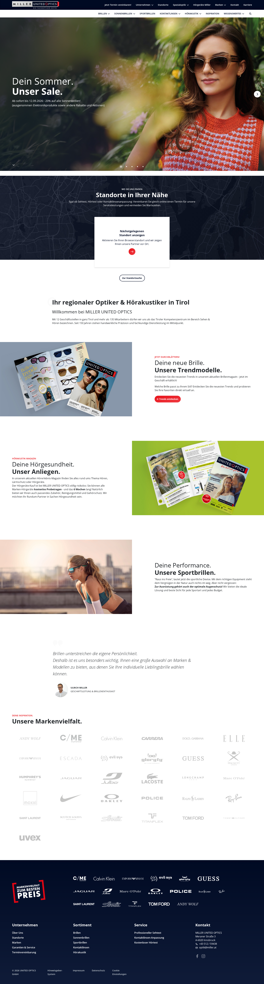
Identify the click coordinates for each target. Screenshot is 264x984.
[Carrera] (152, 738)
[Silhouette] (111, 818)
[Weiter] (257, 94)
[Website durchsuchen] (249, 13)
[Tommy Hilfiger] (234, 818)
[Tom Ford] (193, 818)
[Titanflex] (152, 818)
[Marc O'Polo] (234, 778)
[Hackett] (234, 758)
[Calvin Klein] (111, 738)
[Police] (152, 798)
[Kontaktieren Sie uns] (258, 966)
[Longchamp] (193, 778)
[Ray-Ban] (234, 798)
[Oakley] (111, 798)
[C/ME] (71, 738)
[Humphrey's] (30, 778)
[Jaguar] (71, 778)
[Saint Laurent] (30, 818)
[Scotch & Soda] (71, 818)
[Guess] (193, 758)
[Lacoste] (152, 778)
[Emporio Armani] (30, 758)
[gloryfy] (152, 758)
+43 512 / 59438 (208, 943)
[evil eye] (111, 758)
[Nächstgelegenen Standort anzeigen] (132, 251)
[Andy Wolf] (30, 738)
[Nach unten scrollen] (13, 164)
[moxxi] (30, 798)
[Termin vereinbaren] (258, 975)
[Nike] (71, 798)
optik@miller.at (207, 947)
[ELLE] (234, 738)
